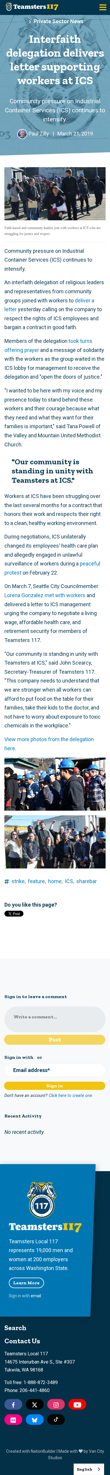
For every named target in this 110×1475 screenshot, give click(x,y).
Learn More (26, 1283)
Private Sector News (58, 21)
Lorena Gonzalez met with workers (44, 595)
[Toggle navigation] (103, 7)
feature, (37, 881)
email (36, 1295)
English (84, 1469)
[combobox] (89, 1469)
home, (55, 881)
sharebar (86, 881)
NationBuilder (43, 1451)
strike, (18, 881)
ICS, (69, 881)
